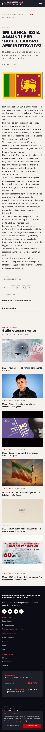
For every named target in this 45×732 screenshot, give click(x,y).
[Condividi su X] (24, 287)
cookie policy (15, 721)
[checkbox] (5, 689)
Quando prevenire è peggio (12, 629)
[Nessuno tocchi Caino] (13, 3)
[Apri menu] (40, 3)
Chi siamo (5, 658)
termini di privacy (19, 689)
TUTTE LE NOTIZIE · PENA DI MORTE (16, 334)
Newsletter (6, 662)
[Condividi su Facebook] (18, 287)
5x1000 (5, 649)
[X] (4, 611)
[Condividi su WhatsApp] (13, 287)
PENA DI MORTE (27, 14)
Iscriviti (5, 641)
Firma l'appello (8, 638)
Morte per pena (8, 625)
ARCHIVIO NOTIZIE (9, 14)
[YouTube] (10, 611)
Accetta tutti (32, 726)
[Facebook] (16, 611)
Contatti (5, 666)
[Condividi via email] (29, 287)
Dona (4, 645)
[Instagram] (21, 611)
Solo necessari (13, 726)
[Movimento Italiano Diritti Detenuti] (10, 710)
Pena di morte (7, 621)
